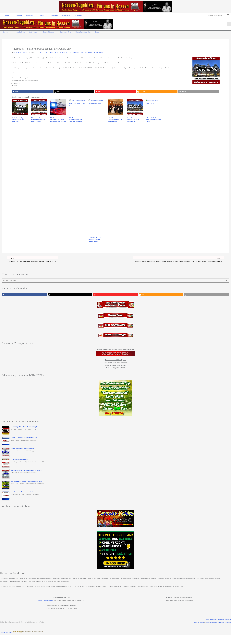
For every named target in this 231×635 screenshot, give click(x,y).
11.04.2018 (41, 52)
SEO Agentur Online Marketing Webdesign (218, 622)
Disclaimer (221, 619)
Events (65, 52)
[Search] (228, 15)
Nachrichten (76, 52)
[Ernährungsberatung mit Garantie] (115, 550)
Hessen (70, 52)
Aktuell (47, 52)
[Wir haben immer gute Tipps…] (115, 518)
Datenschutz (213, 619)
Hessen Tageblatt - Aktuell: (46, 600)
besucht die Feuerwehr (56, 52)
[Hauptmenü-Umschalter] (229, 24)
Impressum (228, 619)
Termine (96, 52)
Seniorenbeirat (89, 52)
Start (207, 619)
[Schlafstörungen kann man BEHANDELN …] (115, 398)
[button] (10, 15)
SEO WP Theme (199, 622)
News (82, 52)
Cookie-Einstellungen (6, 632)
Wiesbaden (102, 52)
